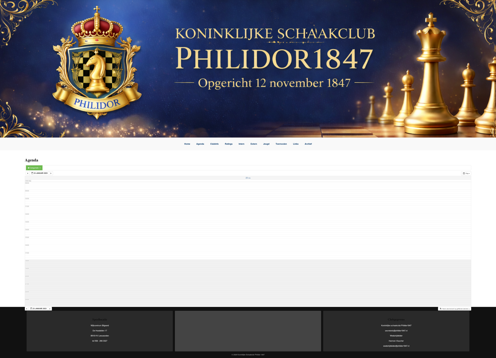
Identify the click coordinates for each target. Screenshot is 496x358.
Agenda (200, 143)
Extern (254, 143)
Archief (308, 143)
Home (187, 143)
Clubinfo (214, 143)
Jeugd (266, 143)
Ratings (229, 143)
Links (296, 143)
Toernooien (281, 143)
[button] (454, 309)
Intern (241, 143)
